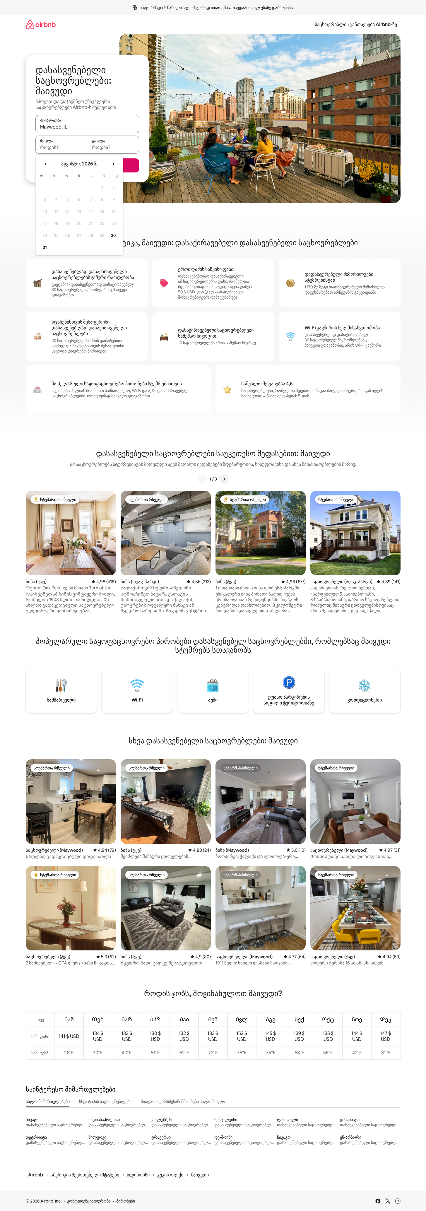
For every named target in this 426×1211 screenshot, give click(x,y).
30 (113, 235)
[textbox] (61, 147)
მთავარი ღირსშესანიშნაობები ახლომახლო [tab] (183, 1101)
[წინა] (202, 479)
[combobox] (87, 126)
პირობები (125, 1201)
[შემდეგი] (224, 479)
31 (45, 247)
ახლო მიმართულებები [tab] (48, 1101)
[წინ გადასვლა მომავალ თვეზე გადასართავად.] (113, 164)
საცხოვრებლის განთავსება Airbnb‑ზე (356, 24)
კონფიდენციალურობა (89, 1201)
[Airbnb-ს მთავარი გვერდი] (41, 24)
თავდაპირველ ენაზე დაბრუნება (262, 7)
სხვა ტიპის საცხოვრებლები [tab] (105, 1101)
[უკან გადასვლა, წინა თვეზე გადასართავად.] (45, 164)
